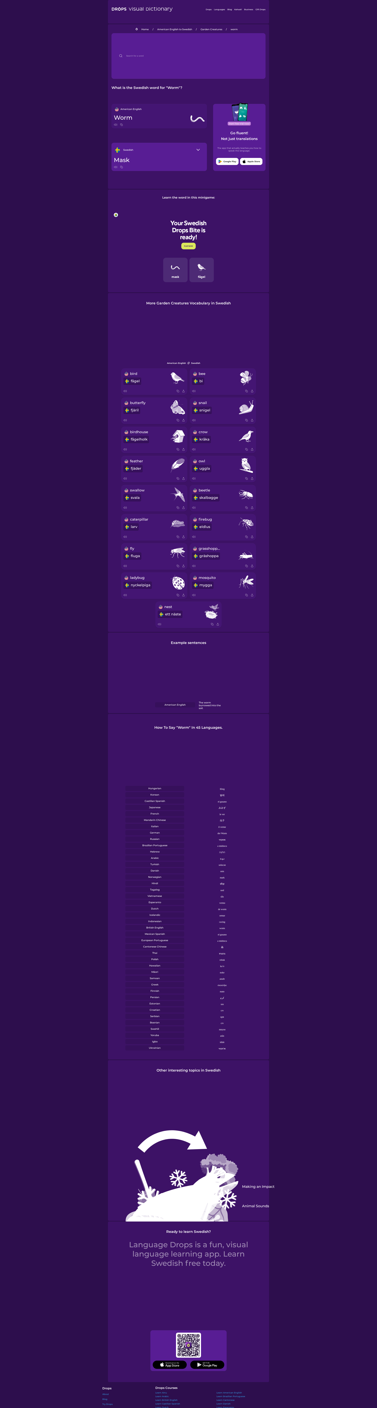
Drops (209, 9)
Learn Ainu (161, 1392)
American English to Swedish (174, 29)
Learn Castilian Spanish (167, 1403)
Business (248, 9)
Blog (229, 9)
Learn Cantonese (225, 1400)
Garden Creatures (211, 29)
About (105, 1394)
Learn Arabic (162, 1396)
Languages (219, 9)
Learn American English (229, 1392)
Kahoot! (238, 9)
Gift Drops (261, 9)
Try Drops (107, 1404)
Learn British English (166, 1400)
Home (145, 29)
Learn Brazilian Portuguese (230, 1396)
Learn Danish (223, 1403)
